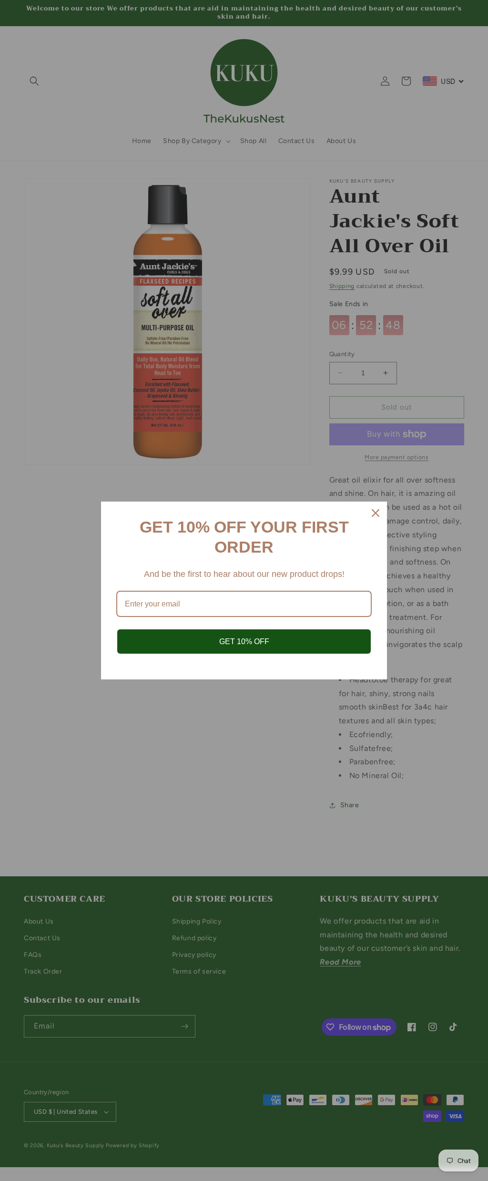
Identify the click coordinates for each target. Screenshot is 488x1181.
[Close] (375, 513)
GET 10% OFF (244, 641)
